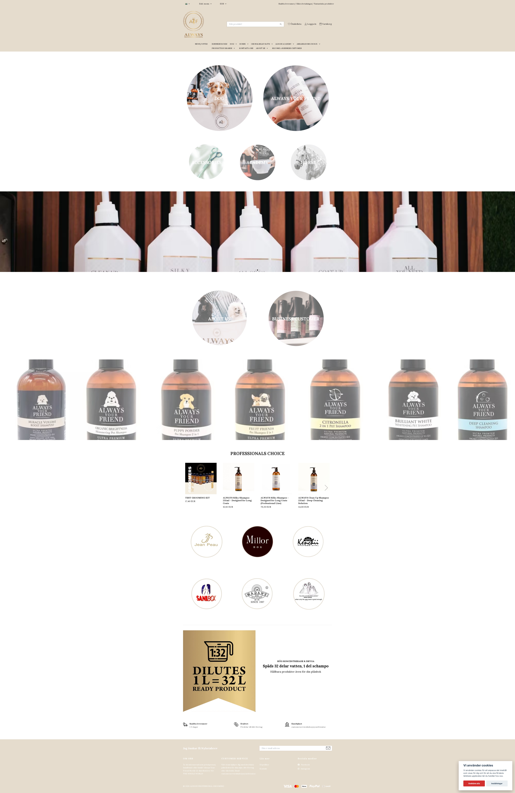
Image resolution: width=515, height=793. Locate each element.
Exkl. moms (204, 4)
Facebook (305, 768)
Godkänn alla (474, 783)
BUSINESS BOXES (219, 48)
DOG (232, 48)
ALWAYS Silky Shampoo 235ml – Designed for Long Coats (237, 504)
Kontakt (263, 772)
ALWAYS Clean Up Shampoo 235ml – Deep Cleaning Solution (313, 504)
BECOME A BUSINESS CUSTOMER (287, 52)
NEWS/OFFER (201, 48)
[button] (237, 48)
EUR (222, 4)
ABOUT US (260, 52)
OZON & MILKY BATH (260, 48)
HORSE (242, 48)
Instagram (305, 772)
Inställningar (497, 783)
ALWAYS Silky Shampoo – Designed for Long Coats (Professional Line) (275, 504)
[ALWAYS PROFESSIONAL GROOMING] (220, 24)
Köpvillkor (264, 768)
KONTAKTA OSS (246, 52)
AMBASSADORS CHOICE (307, 48)
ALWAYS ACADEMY (283, 48)
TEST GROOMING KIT (197, 501)
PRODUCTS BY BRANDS (222, 52)
